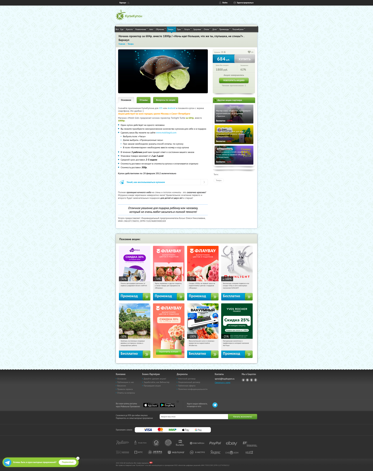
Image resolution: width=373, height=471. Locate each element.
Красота (130, 29)
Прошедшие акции (152, 385)
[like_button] (249, 52)
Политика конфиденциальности (192, 389)
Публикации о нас (125, 382)
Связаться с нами (222, 382)
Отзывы (144, 100)
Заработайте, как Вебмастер (156, 382)
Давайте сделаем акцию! (155, 378)
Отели (207, 29)
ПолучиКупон (238, 29)
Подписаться (67, 462)
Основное (126, 100)
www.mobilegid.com (166, 132)
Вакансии (121, 385)
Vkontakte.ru (247, 380)
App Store (150, 405)
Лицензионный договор (189, 382)
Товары (171, 29)
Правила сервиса (125, 389)
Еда (122, 29)
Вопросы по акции (165, 100)
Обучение (161, 29)
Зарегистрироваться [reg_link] (245, 2)
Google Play (167, 405)
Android (172, 108)
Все (117, 29)
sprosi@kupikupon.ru (224, 378)
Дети (215, 29)
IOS (161, 108)
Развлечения (141, 29)
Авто (151, 29)
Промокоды (225, 29)
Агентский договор (187, 378)
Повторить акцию (233, 80)
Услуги (188, 29)
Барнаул (122, 2)
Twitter (251, 380)
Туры (180, 29)
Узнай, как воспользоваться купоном (146, 182)
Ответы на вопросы (126, 392)
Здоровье (197, 29)
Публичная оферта (186, 385)
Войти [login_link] (224, 2)
